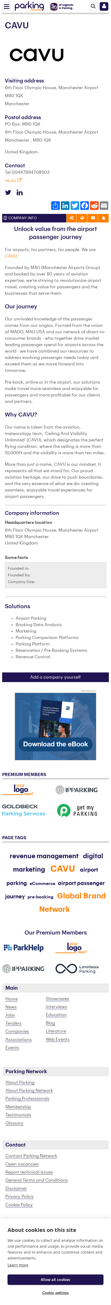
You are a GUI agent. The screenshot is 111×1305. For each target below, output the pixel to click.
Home (11, 999)
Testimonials (18, 1115)
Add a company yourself (55, 677)
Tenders (13, 1023)
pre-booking (40, 897)
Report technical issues (29, 1172)
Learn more (18, 1265)
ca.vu (11, 180)
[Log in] (104, 6)
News (11, 1007)
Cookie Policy (19, 1205)
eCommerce (42, 884)
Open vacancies (22, 1164)
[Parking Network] (29, 5)
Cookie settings (55, 1293)
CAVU (10, 256)
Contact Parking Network (31, 1156)
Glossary (14, 1123)
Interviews (56, 1007)
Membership (18, 1107)
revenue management (44, 856)
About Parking (19, 1082)
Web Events (58, 1039)
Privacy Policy (19, 1196)
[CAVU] (37, 54)
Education (56, 1015)
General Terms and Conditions (36, 1180)
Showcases (57, 999)
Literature (56, 1031)
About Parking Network (29, 1090)
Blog (50, 1023)
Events (12, 1048)
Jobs (10, 1015)
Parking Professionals (27, 1098)
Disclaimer (16, 1188)
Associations (18, 1040)
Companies (17, 1031)
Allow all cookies (55, 1280)
